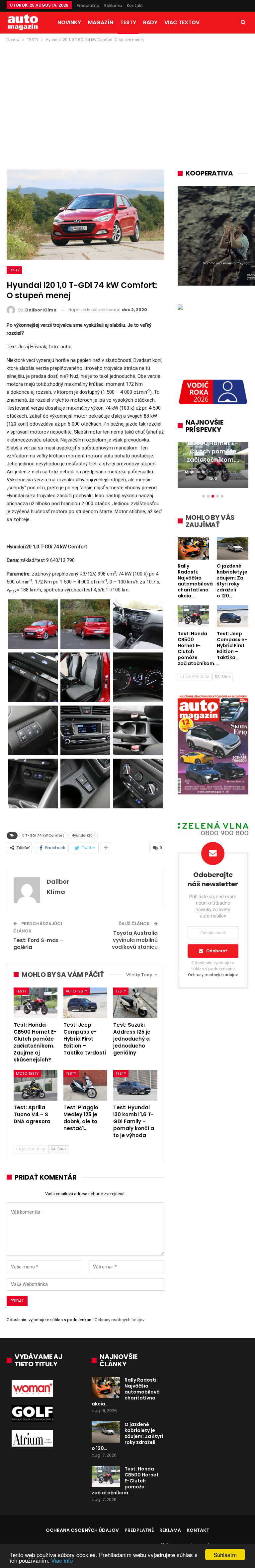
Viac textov (182, 22)
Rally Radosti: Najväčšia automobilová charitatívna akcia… (126, 1392)
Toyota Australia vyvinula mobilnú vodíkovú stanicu (135, 939)
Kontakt (135, 5)
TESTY (128, 22)
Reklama (113, 5)
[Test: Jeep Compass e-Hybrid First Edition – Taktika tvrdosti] (85, 1003)
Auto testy (76, 991)
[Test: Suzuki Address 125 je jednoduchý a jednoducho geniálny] (135, 1003)
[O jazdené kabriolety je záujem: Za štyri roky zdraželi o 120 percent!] (106, 1432)
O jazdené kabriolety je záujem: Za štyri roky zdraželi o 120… (127, 1436)
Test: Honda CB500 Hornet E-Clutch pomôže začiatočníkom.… (125, 1481)
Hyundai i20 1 (83, 835)
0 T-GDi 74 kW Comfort (43, 835)
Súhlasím (225, 1554)
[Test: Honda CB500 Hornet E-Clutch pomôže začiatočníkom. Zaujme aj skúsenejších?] (35, 1003)
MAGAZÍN (100, 22)
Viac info (62, 1560)
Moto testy (27, 1073)
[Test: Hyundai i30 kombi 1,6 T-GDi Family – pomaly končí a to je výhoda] (135, 1085)
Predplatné (88, 5)
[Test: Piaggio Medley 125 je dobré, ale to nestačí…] (85, 1085)
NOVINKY (69, 22)
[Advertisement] (127, 93)
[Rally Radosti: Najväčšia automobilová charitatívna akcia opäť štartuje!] (106, 1387)
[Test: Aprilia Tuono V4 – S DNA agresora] (35, 1085)
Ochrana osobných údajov (82, 1530)
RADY (150, 22)
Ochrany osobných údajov (119, 1319)
